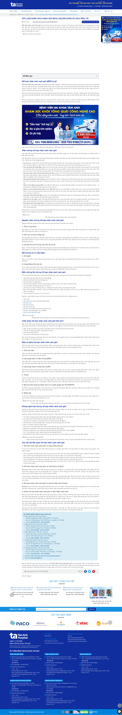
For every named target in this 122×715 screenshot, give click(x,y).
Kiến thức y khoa (23, 14)
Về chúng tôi (47, 636)
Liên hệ (106, 11)
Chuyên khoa (26, 11)
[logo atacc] (81, 624)
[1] (55, 27)
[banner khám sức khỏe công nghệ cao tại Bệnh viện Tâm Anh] (60, 125)
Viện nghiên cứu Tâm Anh (51, 641)
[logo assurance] (102, 624)
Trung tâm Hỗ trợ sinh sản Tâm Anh (53, 643)
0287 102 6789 (44, 530)
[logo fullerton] (61, 624)
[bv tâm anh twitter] (71, 712)
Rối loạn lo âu (27, 303)
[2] (52, 90)
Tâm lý (32, 14)
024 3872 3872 (35, 522)
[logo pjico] (20, 624)
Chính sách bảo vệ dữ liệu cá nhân (77, 639)
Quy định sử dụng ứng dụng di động (77, 641)
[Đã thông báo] (93, 712)
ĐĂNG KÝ (92, 609)
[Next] (112, 595)
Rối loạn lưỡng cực (29, 306)
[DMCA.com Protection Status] (84, 712)
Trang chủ (13, 14)
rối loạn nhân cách (31, 312)
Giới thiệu (14, 11)
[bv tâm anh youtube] (67, 712)
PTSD (49, 308)
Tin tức (97, 11)
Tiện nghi (73, 11)
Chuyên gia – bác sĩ (42, 11)
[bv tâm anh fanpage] (63, 712)
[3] (80, 347)
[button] (119, 711)
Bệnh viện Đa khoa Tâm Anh (90, 22)
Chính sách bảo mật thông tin (75, 637)
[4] (76, 488)
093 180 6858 (35, 530)
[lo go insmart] (40, 624)
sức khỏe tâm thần (48, 565)
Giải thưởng (86, 11)
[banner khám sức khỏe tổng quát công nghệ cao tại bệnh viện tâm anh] (111, 30)
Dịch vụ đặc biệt (59, 11)
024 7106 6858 (45, 522)
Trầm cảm (26, 299)
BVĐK (34, 501)
